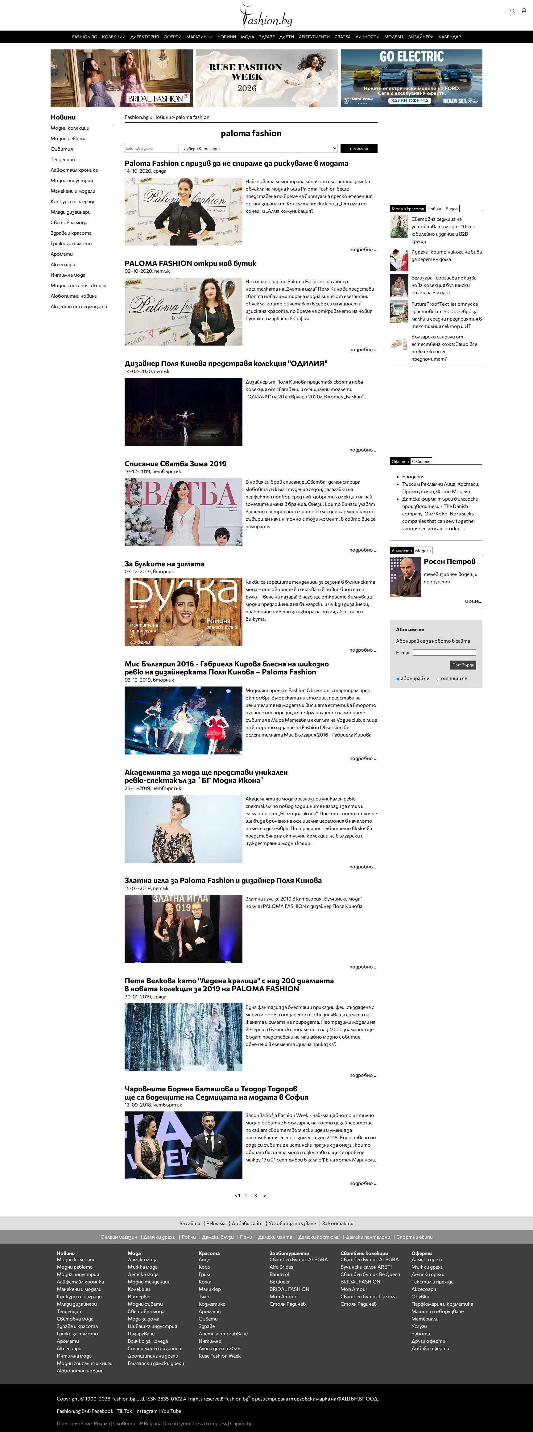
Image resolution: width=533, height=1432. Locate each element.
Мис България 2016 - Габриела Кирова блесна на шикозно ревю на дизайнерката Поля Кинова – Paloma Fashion (227, 667)
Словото (124, 1423)
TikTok (124, 1411)
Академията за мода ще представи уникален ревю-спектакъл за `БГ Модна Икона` (206, 775)
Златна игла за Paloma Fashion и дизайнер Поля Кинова (223, 880)
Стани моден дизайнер (154, 1348)
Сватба (343, 36)
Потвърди (463, 664)
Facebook (103, 1411)
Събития (62, 149)
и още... (473, 601)
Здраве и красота (71, 233)
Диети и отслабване (223, 1333)
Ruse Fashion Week (220, 1356)
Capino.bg (241, 1423)
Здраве (267, 36)
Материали (425, 1318)
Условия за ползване (292, 1223)
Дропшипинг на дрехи (153, 1356)
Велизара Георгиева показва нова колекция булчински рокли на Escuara (444, 285)
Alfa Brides (281, 1267)
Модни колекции (70, 128)
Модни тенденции (149, 1281)
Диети (286, 36)
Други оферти (428, 1341)
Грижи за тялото (71, 243)
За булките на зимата (165, 563)
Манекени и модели (73, 191)
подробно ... (363, 249)
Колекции (114, 36)
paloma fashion (192, 117)
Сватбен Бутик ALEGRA (299, 1259)
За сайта (190, 1223)
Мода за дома (143, 1318)
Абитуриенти (314, 36)
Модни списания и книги (78, 285)
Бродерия (413, 476)
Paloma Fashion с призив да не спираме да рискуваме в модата (237, 162)
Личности (367, 36)
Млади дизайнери (71, 212)
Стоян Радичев (288, 1304)
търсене (359, 148)
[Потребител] (526, 10)
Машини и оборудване (437, 1311)
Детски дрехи (427, 1274)
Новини (226, 36)
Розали (102, 1423)
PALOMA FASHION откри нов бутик (191, 262)
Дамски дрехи (159, 1237)
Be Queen (280, 1281)
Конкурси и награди (73, 201)
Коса (204, 1267)
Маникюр (210, 1289)
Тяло (204, 1296)
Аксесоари (63, 264)
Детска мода (143, 1274)
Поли (246, 1237)
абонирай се (415, 678)
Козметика (212, 1304)
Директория (144, 36)
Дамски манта (275, 1237)
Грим (204, 1274)
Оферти (172, 36)
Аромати (62, 254)
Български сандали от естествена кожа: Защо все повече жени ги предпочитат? (444, 348)
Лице (204, 1259)
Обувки (420, 1296)
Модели (393, 36)
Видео (452, 208)
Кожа (205, 1281)
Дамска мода (143, 1259)
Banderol (279, 1274)
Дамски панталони (368, 1237)
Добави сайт (247, 1223)
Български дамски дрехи (156, 1363)
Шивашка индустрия (152, 1326)
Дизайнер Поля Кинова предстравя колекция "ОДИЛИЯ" (226, 363)
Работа (420, 1333)
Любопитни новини (74, 296)
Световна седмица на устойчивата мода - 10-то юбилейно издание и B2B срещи (443, 230)
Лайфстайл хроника (74, 170)
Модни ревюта (68, 138)
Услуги (419, 1326)
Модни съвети (145, 1304)
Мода (247, 36)
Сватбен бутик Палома (369, 1296)
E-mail (403, 652)
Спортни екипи (414, 1237)
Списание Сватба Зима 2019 (176, 463)
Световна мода (69, 222)
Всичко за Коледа (148, 1341)
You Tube (171, 1411)
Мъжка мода (143, 1267)
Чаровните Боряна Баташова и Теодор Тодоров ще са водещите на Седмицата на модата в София (216, 1092)
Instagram (146, 1411)
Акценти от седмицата (79, 306)
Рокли (189, 1237)
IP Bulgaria (150, 1423)
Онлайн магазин (119, 1237)
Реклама (215, 1223)
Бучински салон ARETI (366, 1267)
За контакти (337, 1223)
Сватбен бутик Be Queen (370, 1274)
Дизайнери (421, 36)
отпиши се (454, 678)
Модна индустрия (72, 180)
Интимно (210, 1341)
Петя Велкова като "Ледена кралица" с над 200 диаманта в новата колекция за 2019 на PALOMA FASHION (229, 984)
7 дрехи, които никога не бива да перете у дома (446, 255)
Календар (450, 36)
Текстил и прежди (432, 1281)
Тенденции (63, 159)
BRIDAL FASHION (289, 1289)
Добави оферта (430, 1348)
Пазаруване (141, 1333)
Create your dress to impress (196, 1423)
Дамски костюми (319, 1237)
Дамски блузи (218, 1237)
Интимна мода (68, 275)
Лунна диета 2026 (220, 1348)
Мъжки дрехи (427, 1267)
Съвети (208, 1318)
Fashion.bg (84, 36)
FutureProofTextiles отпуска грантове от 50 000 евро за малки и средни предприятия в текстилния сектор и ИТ (446, 315)
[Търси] (514, 10)
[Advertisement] (197, 1202)
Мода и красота (408, 208)
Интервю (139, 1296)
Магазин (196, 36)
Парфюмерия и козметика (442, 1304)
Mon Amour (283, 1296)
